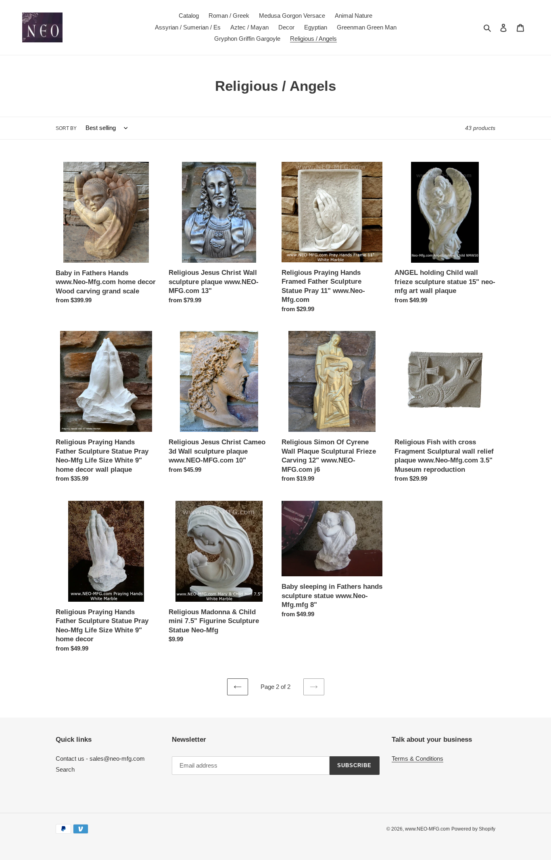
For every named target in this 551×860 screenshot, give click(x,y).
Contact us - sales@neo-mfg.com (100, 758)
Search (65, 769)
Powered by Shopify (473, 829)
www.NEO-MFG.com (427, 829)
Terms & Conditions (417, 758)
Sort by (66, 128)
